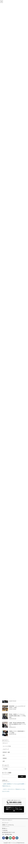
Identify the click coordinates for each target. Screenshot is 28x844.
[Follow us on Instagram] (17, 837)
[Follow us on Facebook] (3, 837)
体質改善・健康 (6, 752)
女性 (4, 755)
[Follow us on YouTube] (13, 837)
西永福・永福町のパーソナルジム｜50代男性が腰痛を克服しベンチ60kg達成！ (17, 716)
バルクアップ (6, 749)
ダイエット (5, 743)
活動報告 (5, 758)
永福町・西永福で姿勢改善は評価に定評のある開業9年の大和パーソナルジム (17, 724)
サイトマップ (5, 822)
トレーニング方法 (7, 746)
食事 (4, 761)
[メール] (10, 837)
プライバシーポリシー (7, 820)
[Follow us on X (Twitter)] (6, 837)
